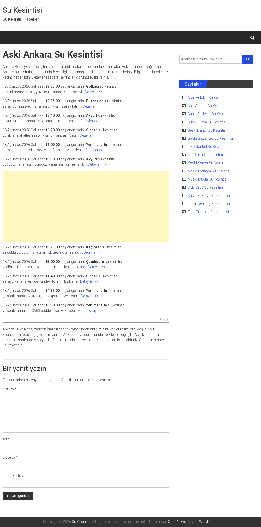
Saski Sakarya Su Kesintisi (209, 196)
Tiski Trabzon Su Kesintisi (208, 212)
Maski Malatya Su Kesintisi (209, 171)
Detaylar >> (94, 92)
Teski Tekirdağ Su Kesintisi (209, 204)
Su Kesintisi (22, 10)
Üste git (164, 319)
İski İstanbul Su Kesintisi (207, 147)
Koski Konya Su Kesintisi (207, 163)
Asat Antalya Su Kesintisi (207, 98)
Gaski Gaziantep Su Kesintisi (210, 138)
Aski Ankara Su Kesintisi (207, 106)
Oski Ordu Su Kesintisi (205, 187)
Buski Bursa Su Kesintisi (207, 122)
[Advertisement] (86, 206)
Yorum (9, 389)
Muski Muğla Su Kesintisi (207, 179)
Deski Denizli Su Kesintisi (207, 130)
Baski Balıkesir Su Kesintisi (209, 114)
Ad (6, 439)
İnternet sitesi (13, 476)
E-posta (10, 457)
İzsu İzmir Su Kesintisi (205, 155)
